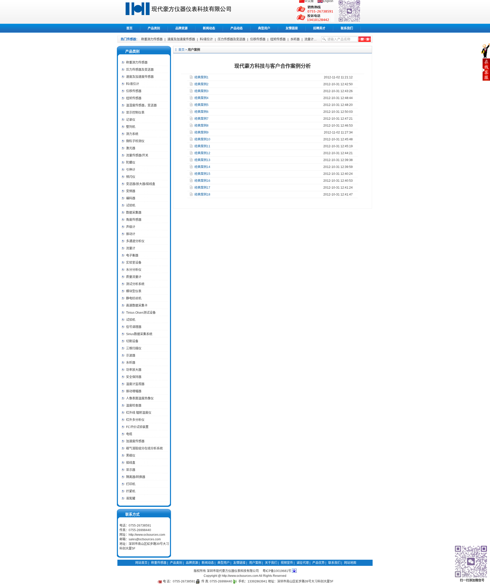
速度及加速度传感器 (181, 39)
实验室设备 (133, 262)
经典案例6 (201, 112)
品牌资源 (181, 28)
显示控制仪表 (135, 112)
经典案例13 (202, 160)
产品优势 (318, 563)
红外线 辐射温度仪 (138, 412)
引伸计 (130, 170)
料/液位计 (206, 39)
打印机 (130, 484)
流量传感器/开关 (137, 155)
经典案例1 (201, 77)
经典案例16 (202, 180)
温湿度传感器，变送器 (141, 105)
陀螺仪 (130, 162)
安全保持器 (133, 377)
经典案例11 (202, 146)
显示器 (130, 470)
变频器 (130, 191)
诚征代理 (303, 563)
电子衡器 (132, 255)
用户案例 (255, 563)
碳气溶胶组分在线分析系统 (144, 448)
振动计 (130, 234)
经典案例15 (202, 174)
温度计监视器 (135, 384)
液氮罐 (130, 498)
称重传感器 (184, 11)
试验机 (130, 205)
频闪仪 (130, 177)
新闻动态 (209, 28)
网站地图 (350, 563)
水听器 (295, 39)
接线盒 (130, 463)
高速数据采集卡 (137, 305)
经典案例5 (201, 105)
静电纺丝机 (133, 298)
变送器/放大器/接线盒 (140, 184)
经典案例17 (202, 187)
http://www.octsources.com (147, 534)
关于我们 (271, 563)
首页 (129, 28)
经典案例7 (201, 118)
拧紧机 (130, 491)
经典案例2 (201, 84)
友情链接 (292, 28)
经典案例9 (201, 132)
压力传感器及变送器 (231, 39)
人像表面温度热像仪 (140, 398)
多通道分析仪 (135, 241)
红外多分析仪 (135, 420)
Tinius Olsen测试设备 (141, 312)
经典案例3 (201, 91)
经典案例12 (202, 153)
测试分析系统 (135, 284)
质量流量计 (133, 277)
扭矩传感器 (278, 39)
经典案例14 (202, 167)
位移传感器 (257, 39)
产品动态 (236, 28)
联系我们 (347, 28)
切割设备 (132, 341)
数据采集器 (133, 212)
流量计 (309, 39)
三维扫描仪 (133, 348)
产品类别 (154, 28)
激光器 (130, 148)
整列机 (130, 127)
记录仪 (130, 119)
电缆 (129, 434)
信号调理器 (133, 327)
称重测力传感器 (152, 39)
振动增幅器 (133, 391)
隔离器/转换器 (135, 477)
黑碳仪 (130, 455)
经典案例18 (202, 194)
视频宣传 (287, 563)
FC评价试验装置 (137, 427)
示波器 (130, 355)
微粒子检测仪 (135, 141)
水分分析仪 (133, 270)
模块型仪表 (133, 291)
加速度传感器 (135, 441)
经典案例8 (201, 125)
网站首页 (141, 563)
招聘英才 (319, 28)
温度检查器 (133, 405)
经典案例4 (201, 98)
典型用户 (264, 28)
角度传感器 (133, 220)
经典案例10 (202, 139)
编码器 (130, 198)
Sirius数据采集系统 (139, 334)
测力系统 (132, 134)
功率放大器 (133, 370)
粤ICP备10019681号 (277, 571)
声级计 (130, 227)
